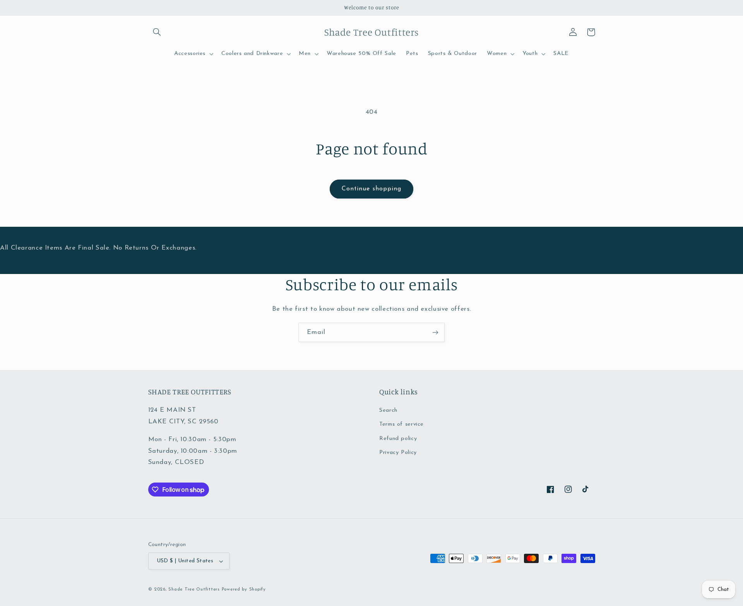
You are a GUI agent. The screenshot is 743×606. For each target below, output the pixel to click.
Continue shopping (371, 189)
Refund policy (398, 439)
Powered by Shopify (244, 589)
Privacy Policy (398, 452)
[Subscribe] (435, 332)
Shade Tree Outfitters (193, 589)
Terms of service (401, 424)
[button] (157, 32)
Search (388, 410)
